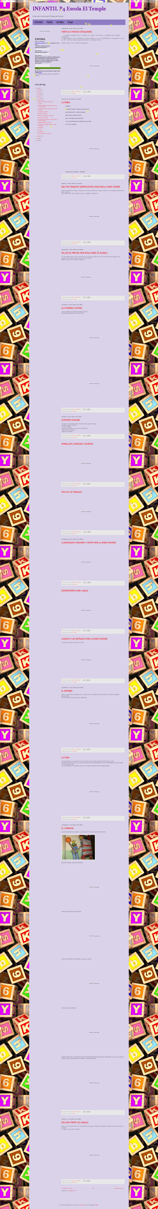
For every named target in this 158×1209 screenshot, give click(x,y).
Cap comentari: (78, 91)
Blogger (96, 1205)
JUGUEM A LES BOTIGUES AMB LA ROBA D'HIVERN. (84, 639)
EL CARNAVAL (67, 828)
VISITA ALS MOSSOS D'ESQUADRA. (76, 31)
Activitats (39, 22)
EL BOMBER (66, 691)
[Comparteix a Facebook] (88, 91)
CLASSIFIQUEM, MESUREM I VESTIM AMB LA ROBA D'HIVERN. (88, 542)
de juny (39, 92)
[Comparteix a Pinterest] (90, 91)
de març (40, 98)
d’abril (39, 96)
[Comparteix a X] (87, 91)
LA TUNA (65, 757)
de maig (39, 94)
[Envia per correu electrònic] (83, 91)
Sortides (60, 22)
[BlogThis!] (85, 91)
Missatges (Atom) (72, 1191)
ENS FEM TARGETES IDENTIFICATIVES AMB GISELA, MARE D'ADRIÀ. (90, 187)
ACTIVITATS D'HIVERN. (70, 420)
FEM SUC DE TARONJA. (71, 492)
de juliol (39, 90)
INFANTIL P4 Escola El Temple (69, 8)
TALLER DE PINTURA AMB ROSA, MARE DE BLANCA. (84, 253)
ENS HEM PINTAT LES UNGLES (74, 1122)
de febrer (40, 100)
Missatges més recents (67, 1188)
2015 (37, 138)
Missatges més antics (119, 1188)
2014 (37, 140)
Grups (70, 22)
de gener (40, 136)
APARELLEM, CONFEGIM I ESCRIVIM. (77, 444)
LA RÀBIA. (65, 102)
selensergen (82, 1205)
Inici (93, 1188)
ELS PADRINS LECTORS (71, 308)
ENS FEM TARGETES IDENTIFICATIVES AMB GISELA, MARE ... (47, 106)
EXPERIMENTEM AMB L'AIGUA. (74, 590)
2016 (37, 88)
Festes (49, 22)
